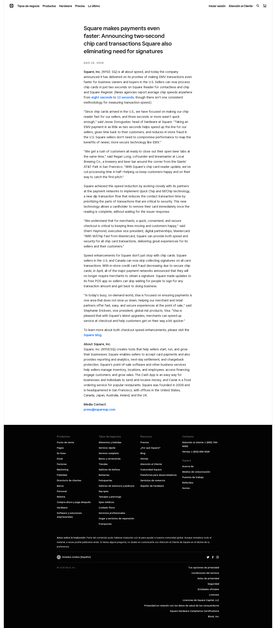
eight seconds (101, 97)
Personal (62, 491)
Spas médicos (106, 502)
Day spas (103, 491)
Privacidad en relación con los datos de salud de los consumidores (181, 605)
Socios (186, 488)
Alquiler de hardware (152, 486)
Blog (142, 453)
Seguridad (213, 584)
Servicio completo (109, 453)
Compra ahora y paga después (74, 502)
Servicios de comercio (152, 480)
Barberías (104, 475)
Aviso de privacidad (208, 578)
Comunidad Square (151, 469)
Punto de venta (65, 442)
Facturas (62, 464)
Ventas (144, 458)
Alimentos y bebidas (110, 442)
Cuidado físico (107, 507)
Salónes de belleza (109, 469)
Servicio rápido (107, 448)
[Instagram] (217, 557)
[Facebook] (212, 557)
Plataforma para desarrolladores (158, 475)
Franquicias (105, 524)
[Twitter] (208, 557)
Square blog (92, 335)
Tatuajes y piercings (110, 496)
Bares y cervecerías (110, 458)
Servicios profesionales (112, 513)
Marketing (62, 469)
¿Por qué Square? (150, 448)
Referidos (187, 482)
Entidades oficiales (208, 589)
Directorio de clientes (69, 480)
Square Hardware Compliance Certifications (194, 611)
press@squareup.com (99, 409)
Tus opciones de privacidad (203, 567)
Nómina (61, 496)
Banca (60, 486)
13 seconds (125, 97)
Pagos (60, 448)
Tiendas (103, 464)
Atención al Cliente (151, 464)
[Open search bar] (257, 6)
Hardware (62, 507)
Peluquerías (105, 480)
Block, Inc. (213, 616)
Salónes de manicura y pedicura (116, 486)
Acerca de (188, 466)
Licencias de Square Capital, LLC (201, 600)
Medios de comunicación (196, 472)
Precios (144, 442)
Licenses (214, 594)
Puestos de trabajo (193, 477)
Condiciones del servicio (205, 573)
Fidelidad (62, 475)
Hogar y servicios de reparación (116, 518)
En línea (61, 453)
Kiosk (60, 458)
